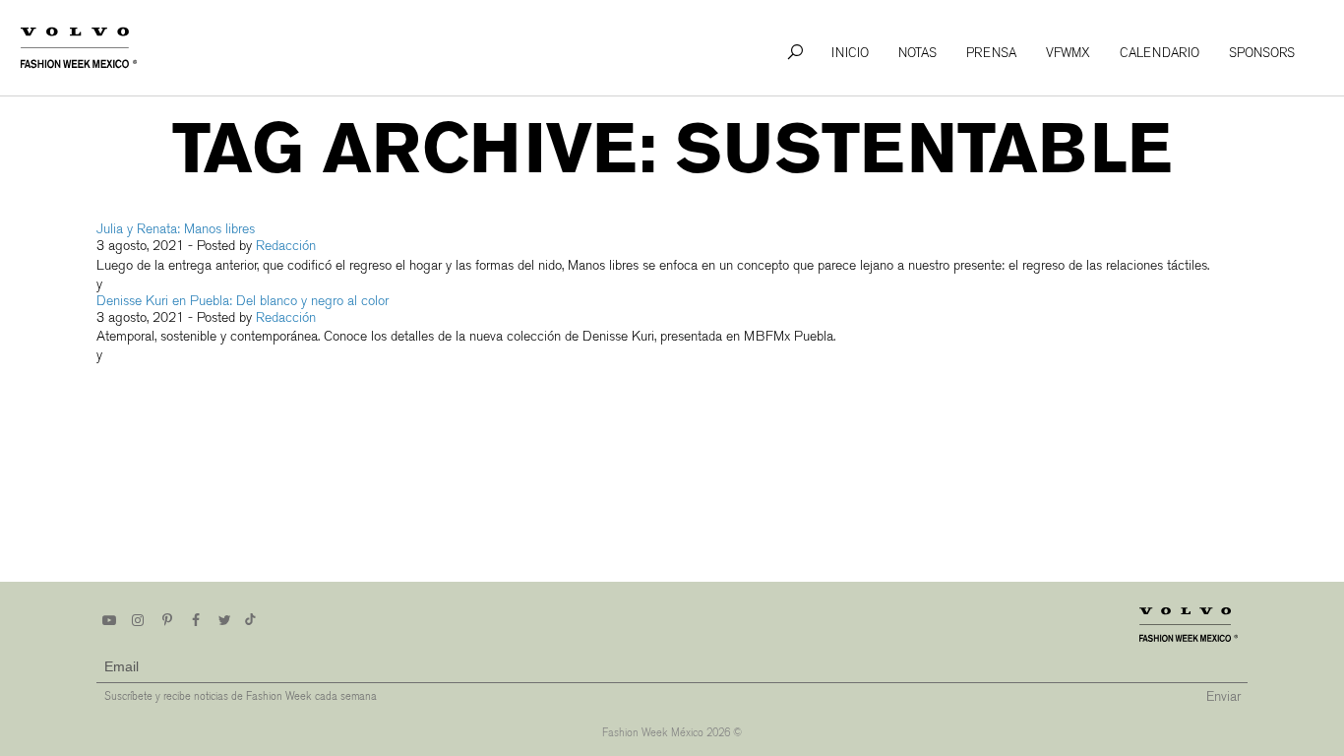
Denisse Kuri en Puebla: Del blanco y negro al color (242, 300)
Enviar (1223, 696)
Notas (917, 52)
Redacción (286, 245)
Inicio (850, 52)
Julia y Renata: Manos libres (175, 228)
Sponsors (1262, 52)
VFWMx (1068, 52)
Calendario (1159, 52)
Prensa (991, 52)
